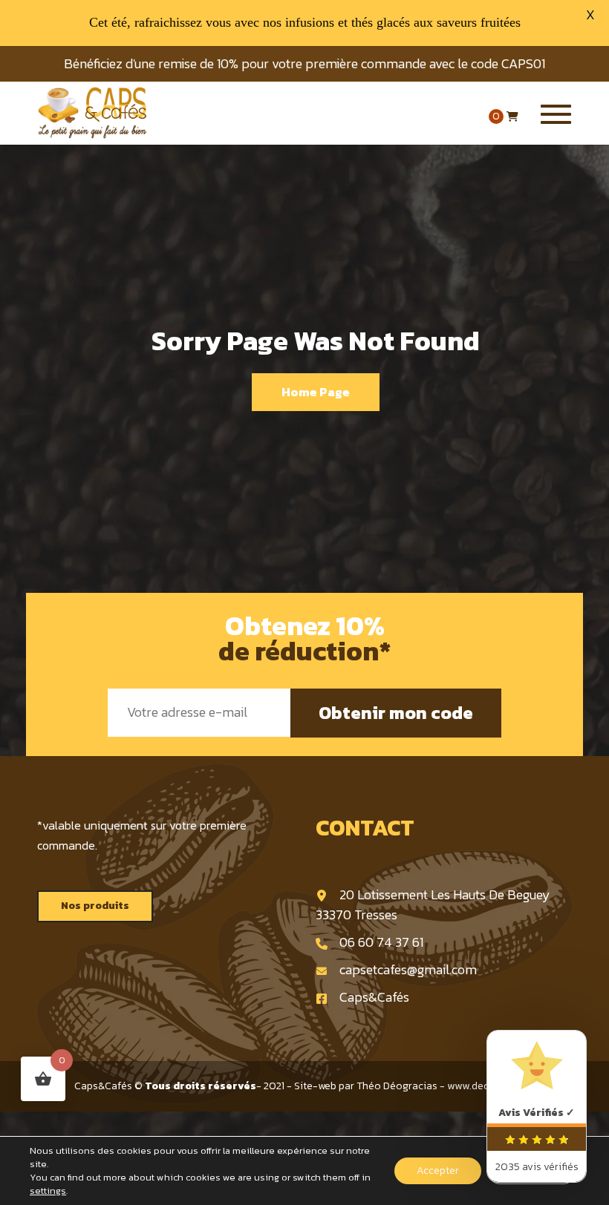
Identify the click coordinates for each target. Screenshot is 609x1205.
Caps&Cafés (374, 997)
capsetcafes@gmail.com (408, 969)
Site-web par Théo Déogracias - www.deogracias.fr (414, 1086)
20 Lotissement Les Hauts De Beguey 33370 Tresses (433, 904)
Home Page (315, 392)
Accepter (438, 1170)
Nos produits (95, 905)
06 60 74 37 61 (381, 942)
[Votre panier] (512, 117)
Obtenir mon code (396, 713)
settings (48, 1191)
